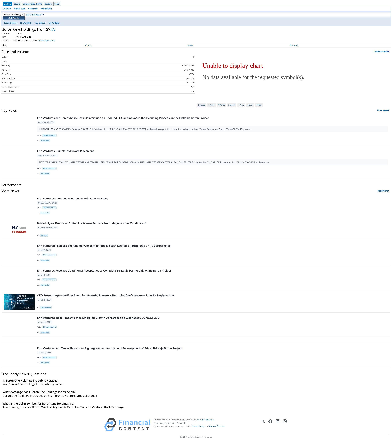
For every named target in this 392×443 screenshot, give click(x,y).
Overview (7, 8)
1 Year (241, 105)
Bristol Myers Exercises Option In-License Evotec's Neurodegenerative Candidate (91, 223)
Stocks (17, 3)
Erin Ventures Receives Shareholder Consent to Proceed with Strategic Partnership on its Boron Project (104, 245)
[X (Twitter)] (263, 424)
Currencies (33, 8)
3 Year (250, 105)
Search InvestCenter (34, 15)
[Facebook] (270, 424)
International (46, 8)
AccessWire (45, 140)
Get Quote (13, 18)
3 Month (231, 105)
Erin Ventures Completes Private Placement (65, 151)
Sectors (48, 3)
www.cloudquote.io (206, 419)
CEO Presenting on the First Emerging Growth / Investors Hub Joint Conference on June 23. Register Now (106, 295)
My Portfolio (54, 23)
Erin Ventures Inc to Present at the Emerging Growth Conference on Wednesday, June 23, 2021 (98, 317)
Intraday (201, 105)
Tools (56, 3)
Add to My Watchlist (46, 40)
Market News (19, 8)
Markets (7, 3)
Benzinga (44, 235)
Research (294, 45)
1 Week (211, 105)
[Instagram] (285, 424)
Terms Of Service (217, 426)
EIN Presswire (46, 307)
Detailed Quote (381, 51)
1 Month (221, 105)
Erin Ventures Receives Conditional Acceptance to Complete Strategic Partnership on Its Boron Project (104, 270)
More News (382, 110)
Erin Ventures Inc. (49, 135)
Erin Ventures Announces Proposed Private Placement (72, 198)
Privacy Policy (198, 426)
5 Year (259, 105)
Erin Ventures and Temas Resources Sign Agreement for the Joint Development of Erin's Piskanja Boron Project (109, 348)
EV (53, 29)
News (190, 45)
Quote (88, 45)
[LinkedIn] (277, 424)
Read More (383, 190)
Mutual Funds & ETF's (32, 3)
